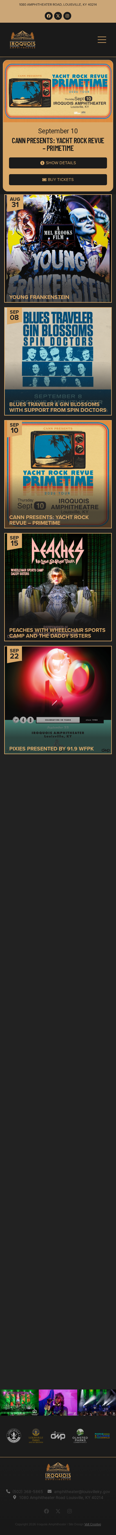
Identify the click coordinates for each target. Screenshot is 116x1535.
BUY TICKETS (42, 373)
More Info (75, 257)
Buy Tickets (42, 486)
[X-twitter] (58, 16)
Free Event (42, 257)
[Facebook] (49, 16)
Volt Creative (92, 1524)
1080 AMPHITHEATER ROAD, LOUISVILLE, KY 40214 (58, 4)
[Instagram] (67, 16)
